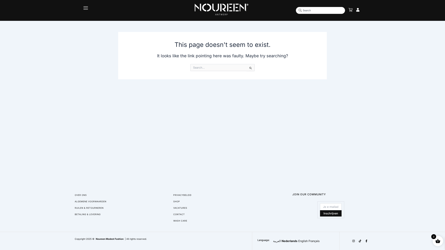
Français (314, 241)
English (303, 241)
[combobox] (320, 10)
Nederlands (289, 241)
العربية (277, 241)
